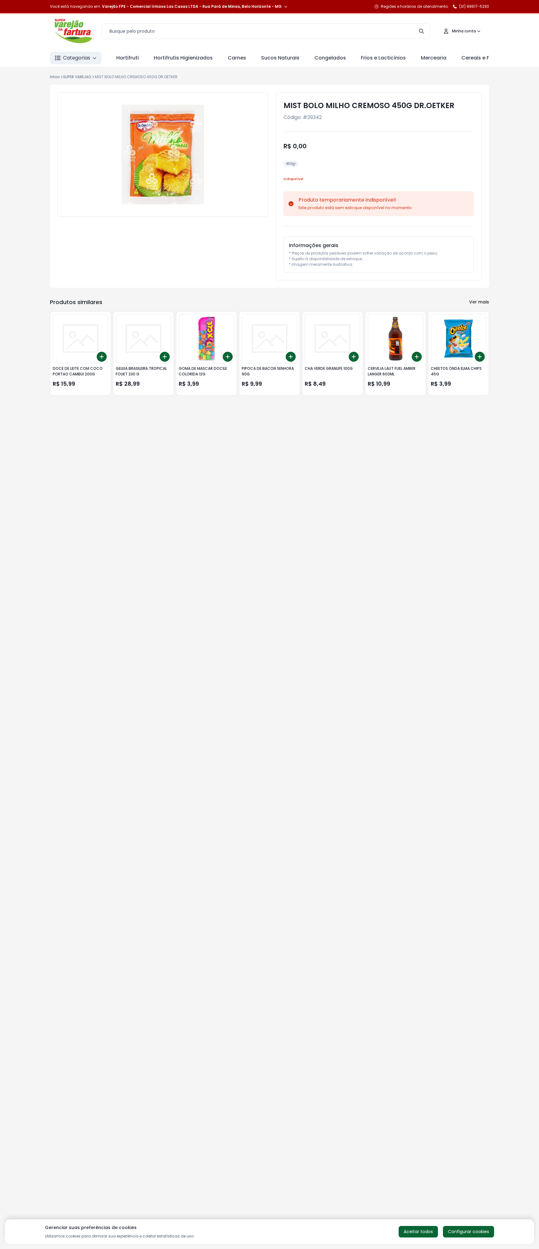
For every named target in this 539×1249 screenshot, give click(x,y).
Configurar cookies (468, 1231)
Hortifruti (127, 57)
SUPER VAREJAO (77, 76)
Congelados (330, 57)
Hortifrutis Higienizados (183, 57)
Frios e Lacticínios (383, 57)
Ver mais (479, 302)
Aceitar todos (418, 1231)
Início (55, 76)
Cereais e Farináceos (488, 57)
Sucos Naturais (280, 57)
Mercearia (433, 57)
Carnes (237, 57)
